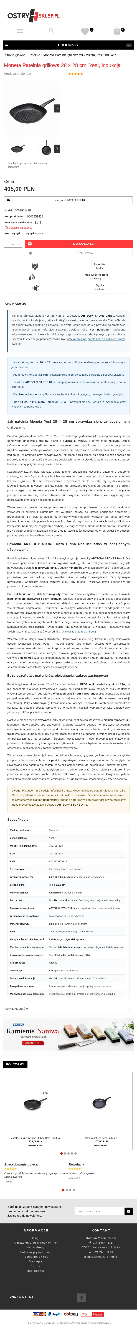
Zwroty (35, 1266)
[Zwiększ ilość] (19, 243)
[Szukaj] (51, 31)
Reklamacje (35, 1270)
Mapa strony (35, 1247)
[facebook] (81, 1297)
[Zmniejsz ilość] (7, 243)
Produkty (68, 45)
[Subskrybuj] (129, 1211)
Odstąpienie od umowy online (35, 1242)
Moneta (25, 73)
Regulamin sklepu (35, 1256)
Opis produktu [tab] (15, 303)
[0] (117, 30)
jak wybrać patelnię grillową (78, 631)
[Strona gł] (33, 15)
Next (57, 149)
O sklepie (35, 1261)
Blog (35, 1237)
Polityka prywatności (35, 1252)
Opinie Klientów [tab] (16, 1008)
